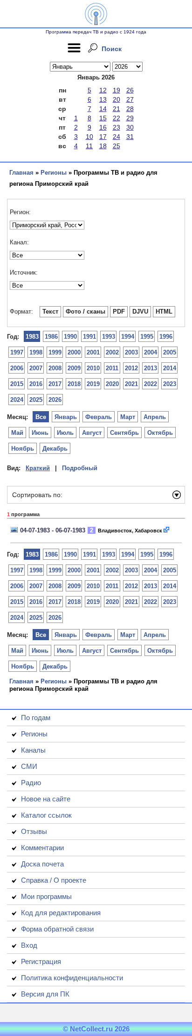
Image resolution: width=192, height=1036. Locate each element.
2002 (112, 352)
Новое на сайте (45, 799)
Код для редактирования (61, 913)
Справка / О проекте (53, 880)
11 (89, 146)
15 (103, 118)
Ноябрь (22, 448)
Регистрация (41, 961)
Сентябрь (124, 432)
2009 (74, 368)
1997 (16, 352)
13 (103, 99)
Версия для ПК (45, 994)
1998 (35, 352)
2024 (16, 399)
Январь (66, 416)
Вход (29, 945)
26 (130, 90)
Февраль (98, 416)
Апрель (155, 416)
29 (130, 118)
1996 (165, 336)
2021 (131, 383)
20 (116, 99)
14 (103, 108)
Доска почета (42, 864)
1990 (70, 336)
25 (116, 146)
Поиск (112, 48)
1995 (146, 336)
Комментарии (42, 848)
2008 (55, 368)
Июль (65, 432)
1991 (89, 336)
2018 (74, 383)
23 (116, 127)
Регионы (54, 172)
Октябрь (160, 432)
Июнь (40, 432)
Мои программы (46, 896)
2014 (169, 368)
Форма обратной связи (57, 929)
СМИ (29, 766)
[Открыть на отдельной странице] (166, 530)
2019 (93, 383)
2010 (93, 368)
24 (116, 136)
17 (103, 136)
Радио (31, 783)
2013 (150, 368)
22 (116, 118)
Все (40, 416)
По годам (35, 717)
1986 (51, 336)
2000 (74, 352)
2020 (112, 383)
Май (17, 432)
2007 (35, 368)
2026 (55, 399)
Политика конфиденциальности (72, 978)
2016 (35, 383)
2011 (112, 368)
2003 (131, 352)
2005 (169, 352)
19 (116, 90)
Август (92, 432)
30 (130, 127)
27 (130, 99)
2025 (35, 399)
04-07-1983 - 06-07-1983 (52, 530)
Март (127, 416)
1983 (32, 336)
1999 (55, 352)
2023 (169, 383)
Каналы (33, 750)
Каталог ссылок (46, 815)
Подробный (79, 468)
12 (103, 90)
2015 (16, 383)
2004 (150, 352)
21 (116, 108)
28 (130, 108)
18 (103, 146)
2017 (55, 383)
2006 (16, 368)
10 (89, 136)
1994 (127, 336)
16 (103, 127)
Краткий (38, 468)
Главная (21, 172)
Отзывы (34, 831)
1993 (108, 336)
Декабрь (55, 448)
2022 (150, 383)
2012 (131, 368)
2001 (93, 352)
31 (130, 136)
